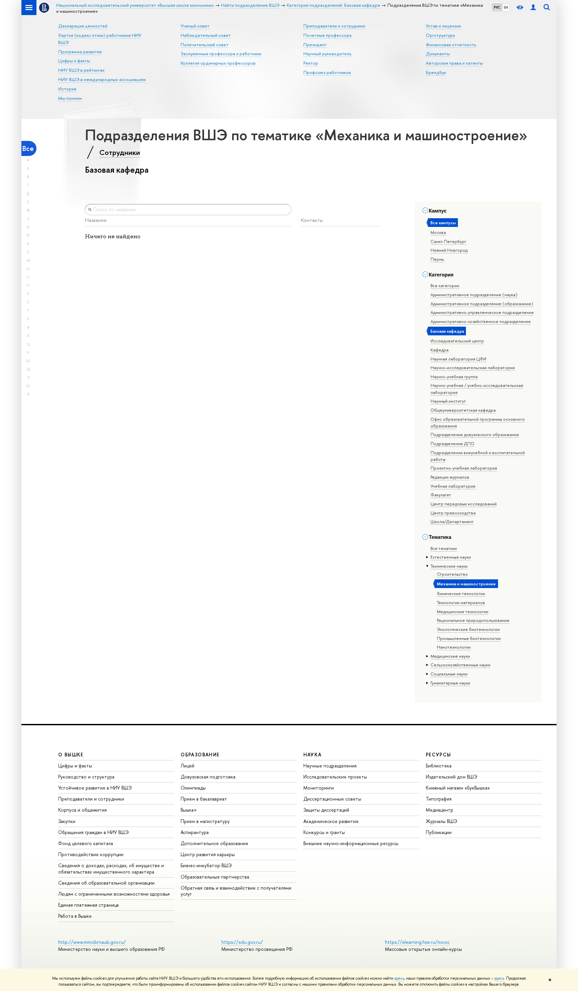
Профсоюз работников (327, 72)
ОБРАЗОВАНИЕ (200, 754)
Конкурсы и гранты (324, 832)
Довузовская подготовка (208, 776)
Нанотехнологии (454, 647)
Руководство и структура (86, 776)
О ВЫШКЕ (71, 754)
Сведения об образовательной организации (106, 883)
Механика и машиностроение (466, 584)
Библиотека (439, 765)
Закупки (66, 821)
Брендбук (436, 72)
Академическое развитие (331, 821)
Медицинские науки (450, 656)
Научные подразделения (330, 765)
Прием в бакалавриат (204, 799)
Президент (315, 45)
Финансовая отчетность (451, 45)
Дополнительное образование (214, 843)
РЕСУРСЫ (438, 754)
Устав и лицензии (443, 26)
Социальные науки (449, 674)
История (67, 89)
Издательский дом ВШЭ (451, 776)
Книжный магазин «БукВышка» (458, 787)
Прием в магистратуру (205, 821)
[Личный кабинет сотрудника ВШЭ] (533, 7)
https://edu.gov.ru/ (242, 942)
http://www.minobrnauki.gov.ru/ (92, 942)
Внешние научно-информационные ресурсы (350, 843)
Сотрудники (119, 152)
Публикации (439, 832)
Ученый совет (195, 26)
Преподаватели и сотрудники (334, 26)
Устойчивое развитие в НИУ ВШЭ (95, 787)
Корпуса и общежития (82, 810)
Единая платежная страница (88, 905)
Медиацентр (439, 810)
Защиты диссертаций (326, 810)
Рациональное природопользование (473, 620)
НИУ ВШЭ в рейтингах (81, 70)
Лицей (187, 765)
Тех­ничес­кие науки (449, 566)
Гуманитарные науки (450, 683)
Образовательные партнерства (215, 877)
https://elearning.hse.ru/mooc (417, 942)
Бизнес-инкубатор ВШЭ (206, 865)
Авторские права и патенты (454, 63)
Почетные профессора (327, 35)
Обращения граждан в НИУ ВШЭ (93, 832)
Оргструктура (440, 35)
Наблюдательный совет (206, 35)
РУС (497, 7)
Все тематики (443, 548)
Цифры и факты (74, 61)
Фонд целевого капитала (85, 843)
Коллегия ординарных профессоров (218, 63)
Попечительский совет (204, 45)
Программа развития (80, 52)
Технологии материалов (461, 602)
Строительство (452, 574)
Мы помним (70, 98)
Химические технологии (461, 593)
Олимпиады (193, 787)
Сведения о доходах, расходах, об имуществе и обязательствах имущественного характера (111, 868)
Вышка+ (189, 810)
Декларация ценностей (82, 26)
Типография (439, 799)
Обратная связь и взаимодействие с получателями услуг (236, 891)
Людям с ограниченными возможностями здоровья (114, 894)
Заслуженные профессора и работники (221, 54)
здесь (399, 978)
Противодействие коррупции (90, 854)
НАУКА (312, 754)
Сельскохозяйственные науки (460, 665)
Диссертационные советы (332, 799)
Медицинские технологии (462, 611)
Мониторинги (318, 787)
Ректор (310, 63)
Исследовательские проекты (335, 776)
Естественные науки (450, 557)
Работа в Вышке (75, 916)
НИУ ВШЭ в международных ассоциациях (102, 79)
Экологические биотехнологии (468, 629)
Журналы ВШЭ (441, 821)
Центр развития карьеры (208, 854)
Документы (438, 54)
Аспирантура (195, 832)
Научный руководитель (327, 54)
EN (506, 7)
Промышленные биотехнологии (469, 638)
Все (28, 148)
